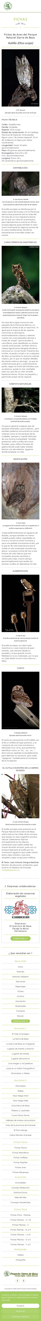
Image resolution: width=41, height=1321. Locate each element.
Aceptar (20, 1306)
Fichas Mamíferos (20, 1152)
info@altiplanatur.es (11, 870)
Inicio (20, 967)
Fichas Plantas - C (20, 1225)
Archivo (20, 996)
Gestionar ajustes (20, 1316)
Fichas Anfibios (20, 1157)
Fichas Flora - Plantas (20, 1215)
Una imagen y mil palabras (20, 1063)
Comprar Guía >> (20, 1021)
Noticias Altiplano (20, 976)
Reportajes (20, 986)
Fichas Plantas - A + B (20, 1220)
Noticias (20, 971)
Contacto (20, 1011)
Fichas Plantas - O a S (20, 1239)
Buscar (20, 1016)
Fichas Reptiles (21, 1162)
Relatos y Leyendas (20, 1110)
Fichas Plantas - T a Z (21, 1244)
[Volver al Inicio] (7, 6)
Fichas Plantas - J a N (21, 1234)
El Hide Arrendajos (20, 1034)
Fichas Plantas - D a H (20, 1230)
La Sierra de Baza (21, 1039)
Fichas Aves (20, 1167)
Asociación (20, 1001)
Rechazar (20, 1311)
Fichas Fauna (20, 1147)
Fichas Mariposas (20, 1172)
